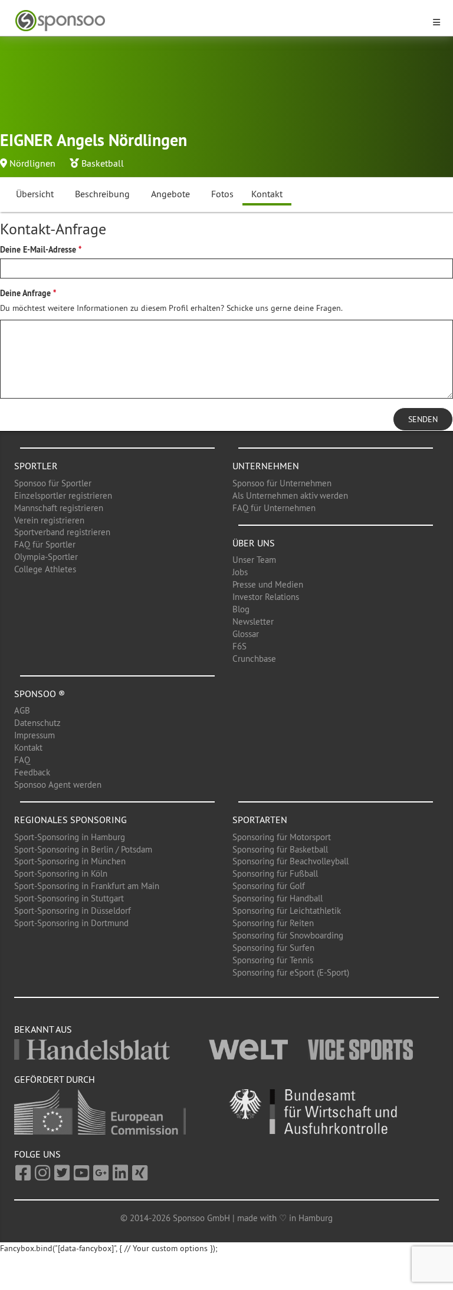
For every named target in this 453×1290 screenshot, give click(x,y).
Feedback (32, 772)
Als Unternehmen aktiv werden (290, 495)
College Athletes (45, 569)
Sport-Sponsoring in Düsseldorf (72, 910)
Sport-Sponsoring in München (70, 861)
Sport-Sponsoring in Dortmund (71, 922)
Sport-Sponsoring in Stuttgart (69, 898)
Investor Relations (265, 596)
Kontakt (267, 194)
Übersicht (35, 194)
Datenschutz (37, 722)
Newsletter (253, 621)
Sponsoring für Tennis (272, 960)
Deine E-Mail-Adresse (38, 249)
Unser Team (254, 559)
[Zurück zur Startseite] (219, 21)
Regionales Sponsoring (70, 819)
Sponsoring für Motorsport (281, 837)
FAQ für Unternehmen (274, 507)
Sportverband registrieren (62, 532)
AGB (22, 710)
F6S (239, 646)
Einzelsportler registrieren (63, 495)
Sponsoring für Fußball (275, 873)
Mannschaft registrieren (58, 507)
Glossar (245, 633)
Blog (241, 609)
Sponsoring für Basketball (280, 849)
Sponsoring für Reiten (273, 922)
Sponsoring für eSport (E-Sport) (290, 972)
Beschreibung (102, 194)
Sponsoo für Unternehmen (281, 483)
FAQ (22, 759)
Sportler (36, 466)
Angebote (170, 194)
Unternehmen (265, 466)
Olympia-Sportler (46, 556)
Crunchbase (254, 658)
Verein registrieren (49, 520)
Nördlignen (32, 163)
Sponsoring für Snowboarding (287, 935)
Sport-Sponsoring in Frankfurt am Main (86, 885)
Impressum (34, 735)
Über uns (253, 543)
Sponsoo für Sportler (52, 483)
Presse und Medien (267, 584)
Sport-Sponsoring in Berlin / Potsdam (83, 849)
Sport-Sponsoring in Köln (60, 873)
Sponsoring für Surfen (273, 947)
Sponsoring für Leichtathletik (286, 910)
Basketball (102, 163)
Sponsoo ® (39, 693)
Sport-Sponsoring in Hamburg (69, 837)
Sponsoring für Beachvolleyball (290, 861)
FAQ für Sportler (45, 544)
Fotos (222, 194)
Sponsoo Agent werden (57, 784)
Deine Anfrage (25, 293)
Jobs (240, 572)
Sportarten (259, 819)
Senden (423, 419)
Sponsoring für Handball (277, 898)
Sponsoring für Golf (268, 885)
